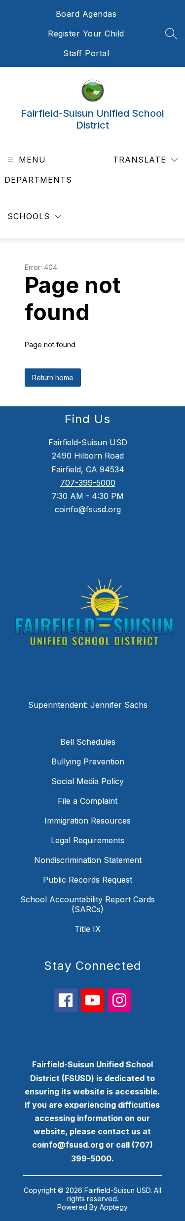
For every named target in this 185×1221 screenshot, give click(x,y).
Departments (38, 180)
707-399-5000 (87, 483)
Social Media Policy (87, 781)
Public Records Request (87, 880)
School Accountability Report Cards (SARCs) (87, 904)
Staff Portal (86, 53)
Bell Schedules (87, 742)
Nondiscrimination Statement (88, 860)
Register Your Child (86, 33)
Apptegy (114, 1207)
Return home (53, 377)
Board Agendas (86, 14)
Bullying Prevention (87, 761)
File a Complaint (87, 801)
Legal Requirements (87, 840)
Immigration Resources (87, 820)
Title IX (87, 929)
